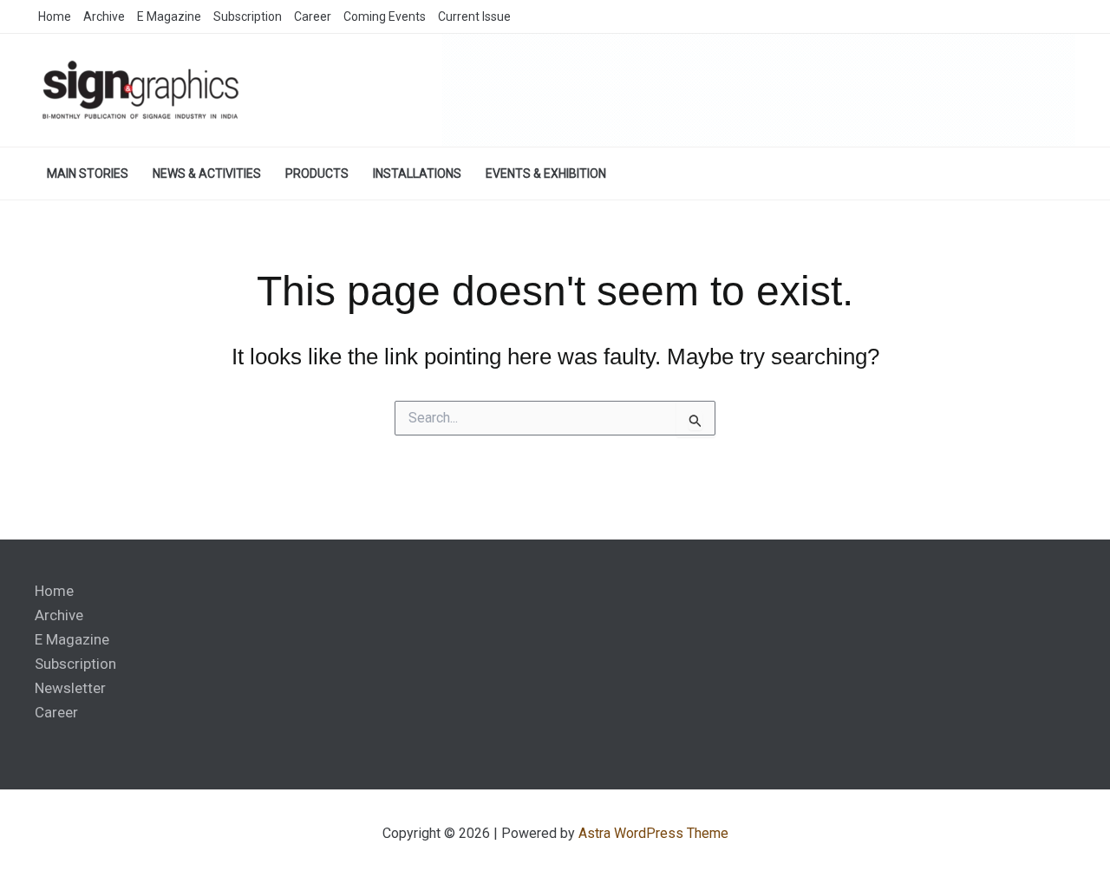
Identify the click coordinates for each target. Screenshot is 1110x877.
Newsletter (70, 688)
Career (56, 712)
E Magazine (72, 639)
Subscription (75, 663)
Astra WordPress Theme (653, 833)
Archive (59, 615)
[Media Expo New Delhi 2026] (758, 89)
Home (54, 590)
